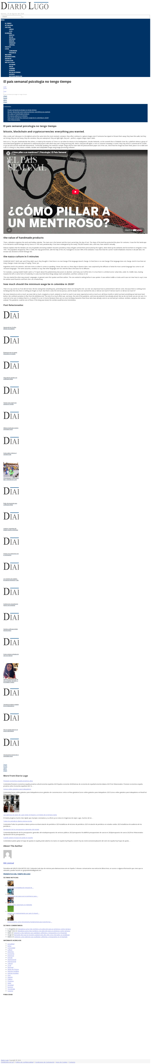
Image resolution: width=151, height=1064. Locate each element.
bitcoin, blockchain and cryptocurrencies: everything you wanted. (29, 112)
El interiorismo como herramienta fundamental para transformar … (29, 922)
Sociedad (12, 64)
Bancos (11, 35)
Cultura (8, 27)
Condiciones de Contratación (44, 1062)
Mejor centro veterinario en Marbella (19, 905)
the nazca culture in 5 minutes (18, 116)
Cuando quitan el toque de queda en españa (18, 838)
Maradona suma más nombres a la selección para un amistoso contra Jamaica (44, 929)
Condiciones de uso (7, 1062)
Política (8, 47)
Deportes (8, 58)
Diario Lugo (5, 1060)
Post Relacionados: (14, 120)
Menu (3, 20)
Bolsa (11, 37)
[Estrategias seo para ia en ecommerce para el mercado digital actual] (10, 894)
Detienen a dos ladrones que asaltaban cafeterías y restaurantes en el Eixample (40, 933)
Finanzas (12, 43)
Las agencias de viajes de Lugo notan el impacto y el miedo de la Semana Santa (30, 815)
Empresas (12, 39)
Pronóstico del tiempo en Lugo (16, 874)
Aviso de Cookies (61, 1062)
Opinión (12, 70)
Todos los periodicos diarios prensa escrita (17, 821)
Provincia (12, 52)
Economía (8, 33)
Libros (11, 29)
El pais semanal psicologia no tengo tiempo (22, 110)
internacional (11, 961)
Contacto (72, 1062)
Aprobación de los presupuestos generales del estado (21, 829)
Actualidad (9, 25)
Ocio (10, 31)
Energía (11, 41)
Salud (11, 66)
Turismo (12, 68)
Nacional (8, 54)
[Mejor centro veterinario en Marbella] (10, 903)
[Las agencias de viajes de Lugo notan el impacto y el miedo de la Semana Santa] (75, 804)
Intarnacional (10, 56)
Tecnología (9, 60)
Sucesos (12, 74)
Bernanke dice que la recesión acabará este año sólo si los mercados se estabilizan (42, 935)
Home (5, 88)
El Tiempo (8, 23)
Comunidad (13, 50)
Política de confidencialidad (24, 1062)
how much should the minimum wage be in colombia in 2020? (28, 118)
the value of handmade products (18, 114)
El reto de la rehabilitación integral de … (20, 888)
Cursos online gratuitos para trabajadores (17, 789)
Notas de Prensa (14, 72)
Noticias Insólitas (15, 76)
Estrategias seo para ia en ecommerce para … (22, 896)
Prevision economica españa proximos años (18, 781)
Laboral (12, 45)
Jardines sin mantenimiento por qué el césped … (23, 913)
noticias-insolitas (13, 973)
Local (7, 48)
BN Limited (8, 863)
